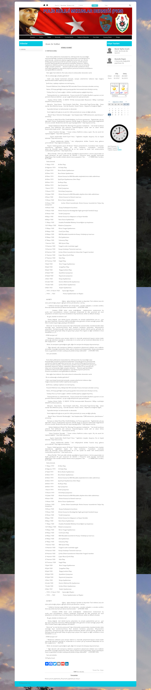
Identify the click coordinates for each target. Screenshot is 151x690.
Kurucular (57, 37)
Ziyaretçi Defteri (107, 37)
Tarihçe (41, 37)
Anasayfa (32, 37)
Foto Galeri (96, 37)
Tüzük (49, 37)
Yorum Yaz (96, 670)
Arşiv (101, 670)
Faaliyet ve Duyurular (83, 37)
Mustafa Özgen (120, 59)
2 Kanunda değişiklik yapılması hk (122, 62)
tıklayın (78, 679)
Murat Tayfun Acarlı (122, 49)
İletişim (118, 37)
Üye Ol (57, 5)
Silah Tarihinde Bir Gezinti (121, 52)
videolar (23, 49)
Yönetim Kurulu (69, 37)
